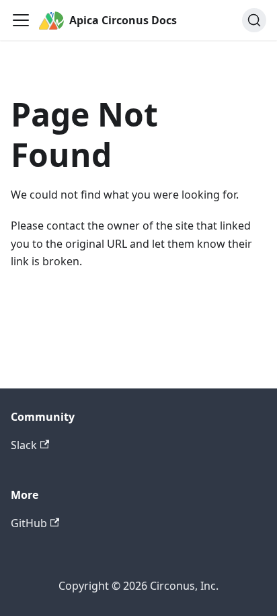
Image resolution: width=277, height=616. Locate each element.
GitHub (29, 523)
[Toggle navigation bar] (21, 20)
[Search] (254, 20)
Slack (24, 445)
